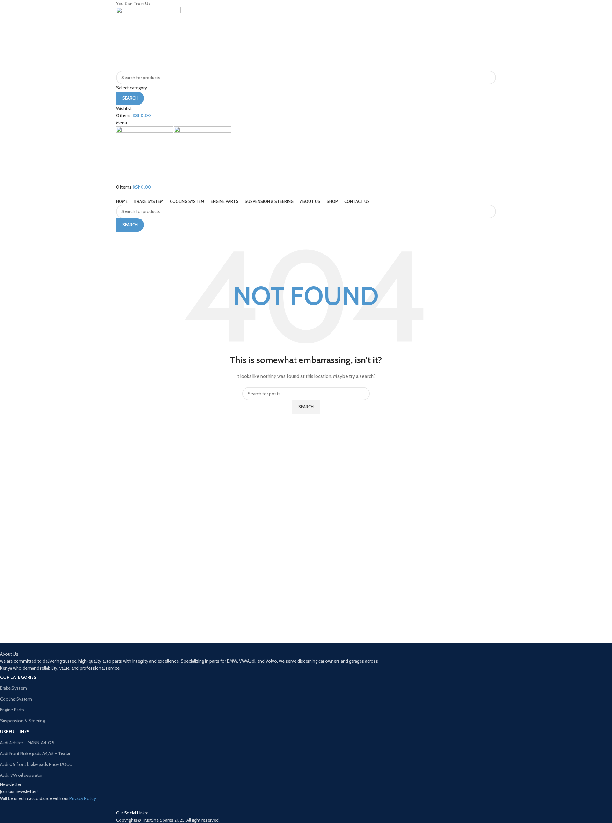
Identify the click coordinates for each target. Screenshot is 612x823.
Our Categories (18, 677)
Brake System (13, 688)
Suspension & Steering (22, 720)
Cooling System (16, 699)
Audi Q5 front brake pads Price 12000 (36, 764)
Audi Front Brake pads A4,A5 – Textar (35, 753)
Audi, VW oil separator (21, 775)
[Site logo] (148, 38)
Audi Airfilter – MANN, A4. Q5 (27, 742)
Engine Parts (12, 710)
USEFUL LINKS (15, 732)
